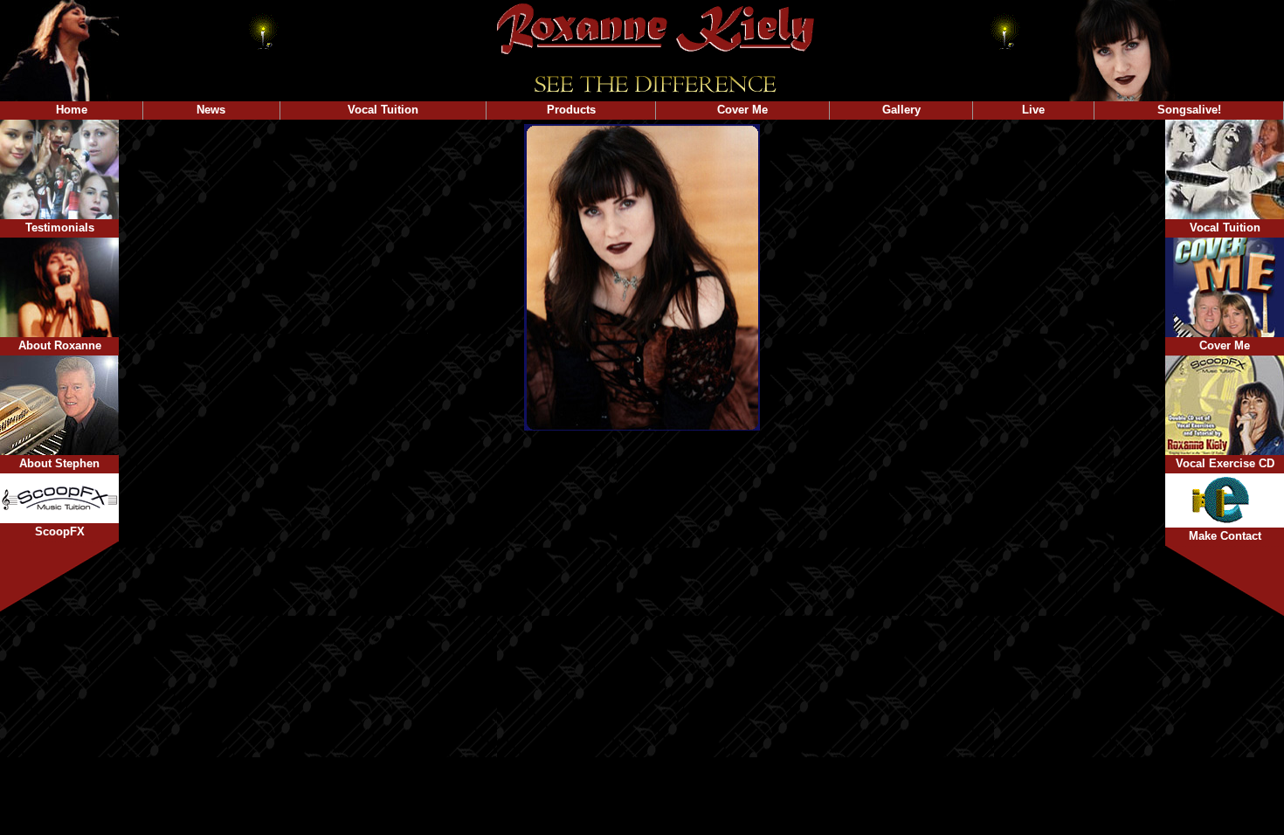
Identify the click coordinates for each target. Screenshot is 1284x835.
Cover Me (742, 109)
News (211, 109)
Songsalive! (1189, 109)
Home (71, 109)
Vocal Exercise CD (1225, 463)
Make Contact (1225, 535)
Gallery (901, 109)
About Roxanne (59, 345)
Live (1033, 109)
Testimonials (59, 227)
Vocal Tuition (383, 109)
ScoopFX (60, 531)
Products (571, 109)
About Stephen (59, 463)
